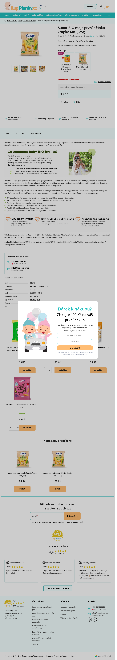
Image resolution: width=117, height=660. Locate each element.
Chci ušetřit (75, 348)
